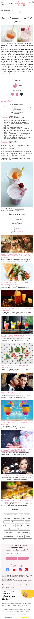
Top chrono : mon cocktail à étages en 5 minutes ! (16, 423)
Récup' (6, 529)
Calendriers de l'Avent (25, 540)
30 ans (28, 536)
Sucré (17, 228)
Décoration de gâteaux (11, 514)
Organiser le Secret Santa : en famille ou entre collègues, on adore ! (16, 450)
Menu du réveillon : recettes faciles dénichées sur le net (15, 283)
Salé (24, 518)
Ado (29, 518)
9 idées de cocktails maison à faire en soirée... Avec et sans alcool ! (16, 336)
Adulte (28, 522)
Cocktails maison (24, 529)
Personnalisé (16, 518)
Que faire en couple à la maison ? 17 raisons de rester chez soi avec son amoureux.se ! (15, 255)
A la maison (7, 518)
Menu (2, 5)
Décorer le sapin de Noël (9, 540)
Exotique (7, 522)
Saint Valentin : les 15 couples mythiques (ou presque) (13, 393)
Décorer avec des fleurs (22, 532)
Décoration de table (8, 525)
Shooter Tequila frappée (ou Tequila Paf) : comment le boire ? (16, 501)
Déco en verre (9, 532)
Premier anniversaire (17, 522)
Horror (29, 525)
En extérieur (20, 536)
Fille (21, 514)
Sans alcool (14, 529)
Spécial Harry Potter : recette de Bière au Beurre (16, 309)
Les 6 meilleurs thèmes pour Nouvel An (16, 476)
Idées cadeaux (20, 525)
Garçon (27, 514)
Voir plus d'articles (17, 219)
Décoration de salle (9, 536)
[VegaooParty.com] (17, 5)
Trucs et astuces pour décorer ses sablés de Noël (15, 366)
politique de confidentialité (23, 580)
